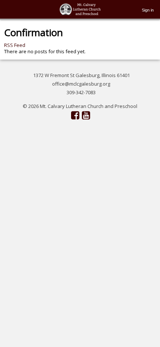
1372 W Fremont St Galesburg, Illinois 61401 (81, 75)
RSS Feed (14, 45)
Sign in (148, 10)
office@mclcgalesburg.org (81, 83)
